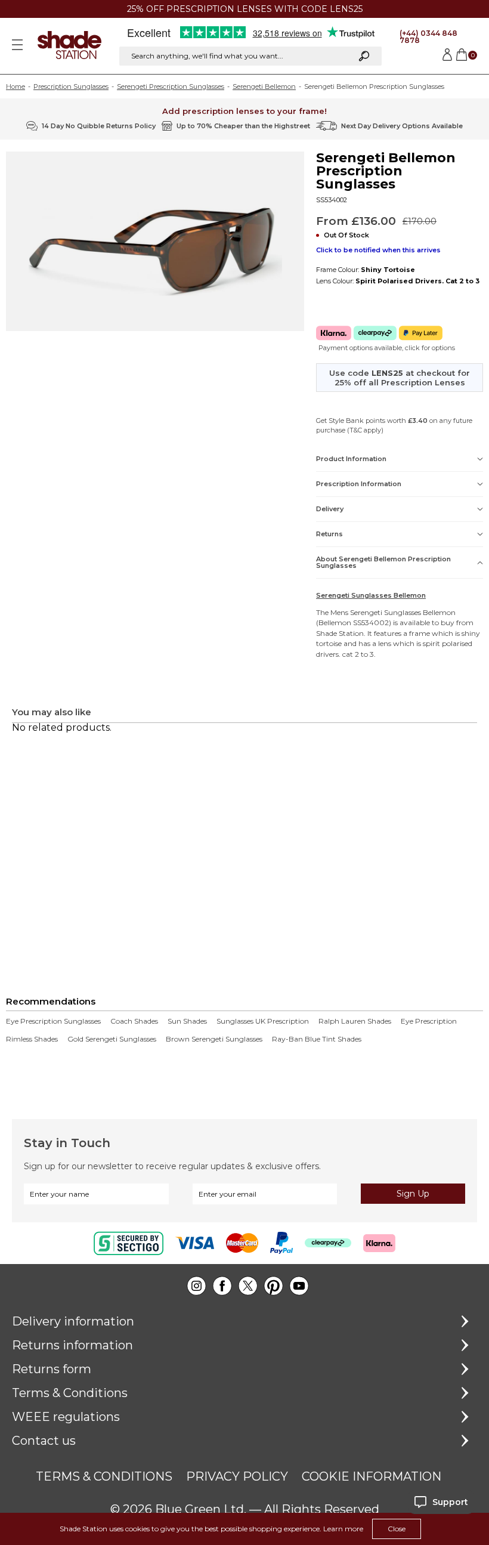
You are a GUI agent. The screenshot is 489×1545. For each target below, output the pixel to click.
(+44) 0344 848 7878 (428, 37)
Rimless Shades (32, 1039)
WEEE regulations (66, 1417)
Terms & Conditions (70, 1393)
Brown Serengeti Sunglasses (214, 1039)
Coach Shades (134, 1021)
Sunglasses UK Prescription (262, 1021)
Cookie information (371, 1476)
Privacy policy (237, 1476)
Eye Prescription (429, 1021)
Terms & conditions (104, 1476)
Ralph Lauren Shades (354, 1021)
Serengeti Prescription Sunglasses (170, 86)
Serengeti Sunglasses (385, 612)
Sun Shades (187, 1021)
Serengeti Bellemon (264, 86)
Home (15, 86)
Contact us (44, 1440)
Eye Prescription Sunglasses (53, 1021)
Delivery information (73, 1321)
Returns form (51, 1369)
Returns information (72, 1345)
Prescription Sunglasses (71, 86)
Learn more (343, 1528)
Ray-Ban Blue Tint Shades (316, 1039)
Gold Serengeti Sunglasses (111, 1039)
